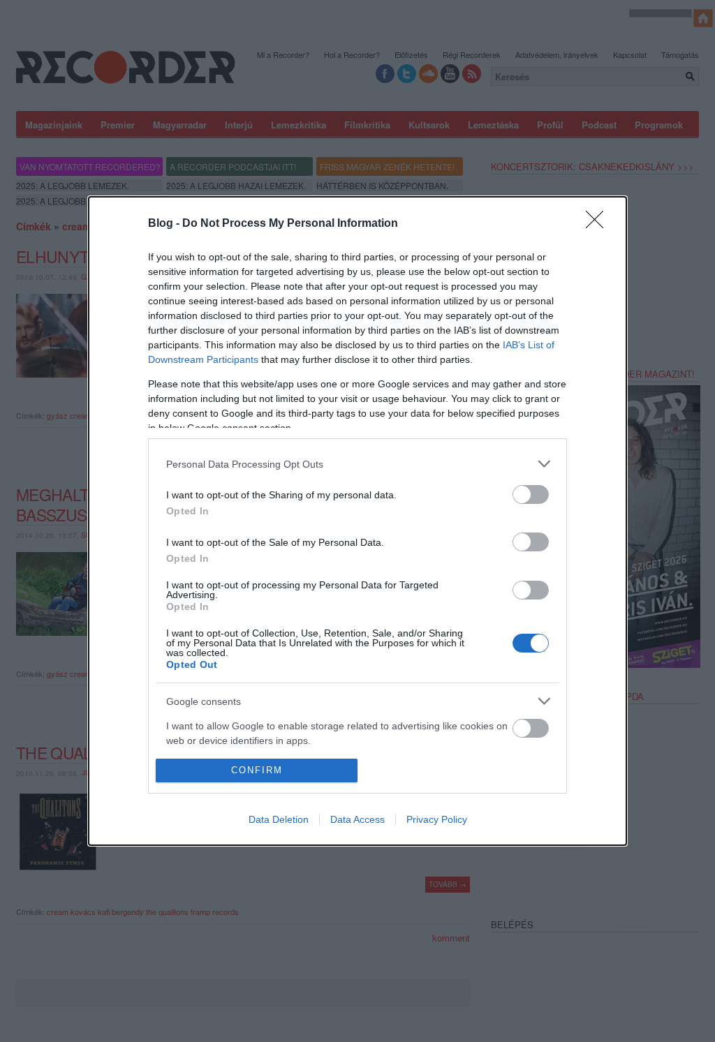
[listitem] (357, 463)
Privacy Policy (436, 819)
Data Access (357, 819)
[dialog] (357, 521)
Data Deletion (279, 819)
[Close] (599, 224)
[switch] (531, 494)
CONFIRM (257, 770)
